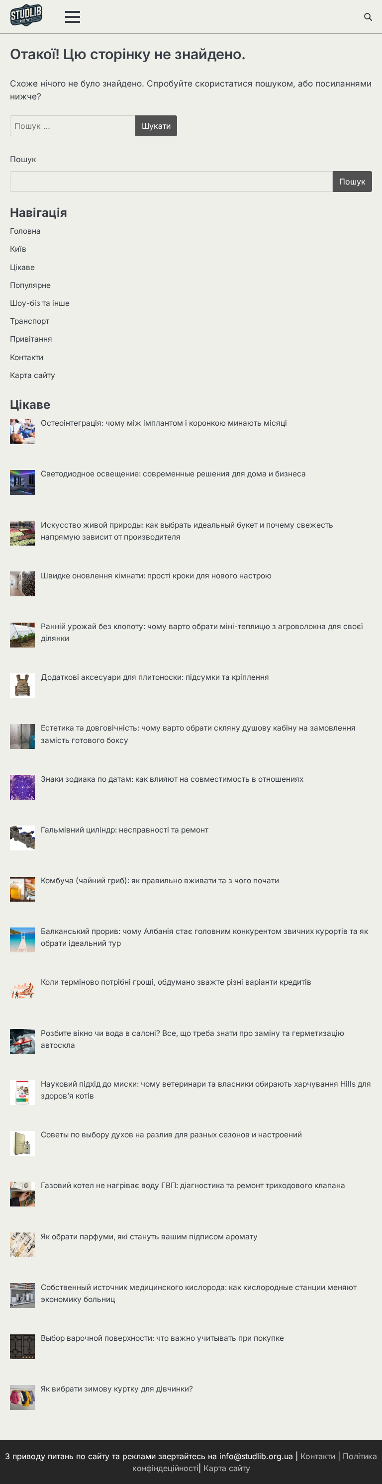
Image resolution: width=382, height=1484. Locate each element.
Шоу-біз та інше (40, 303)
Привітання (31, 339)
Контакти (26, 357)
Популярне (30, 285)
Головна (25, 231)
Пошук (23, 159)
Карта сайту (32, 375)
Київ (18, 249)
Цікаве (22, 267)
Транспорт (29, 321)
